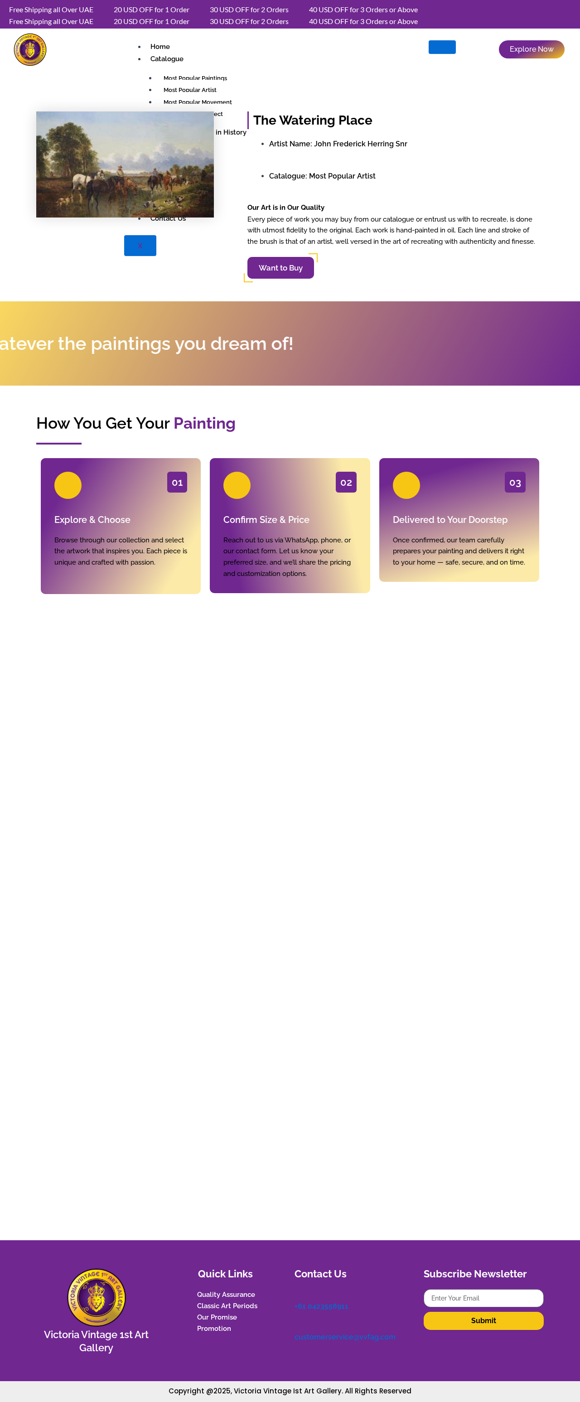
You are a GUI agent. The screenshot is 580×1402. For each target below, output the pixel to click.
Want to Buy (281, 267)
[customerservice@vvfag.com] (299, 1324)
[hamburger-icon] (442, 47)
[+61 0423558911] (299, 1293)
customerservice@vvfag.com (345, 1337)
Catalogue (167, 59)
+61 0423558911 (321, 1306)
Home (160, 47)
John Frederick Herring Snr (360, 144)
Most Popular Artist (342, 176)
